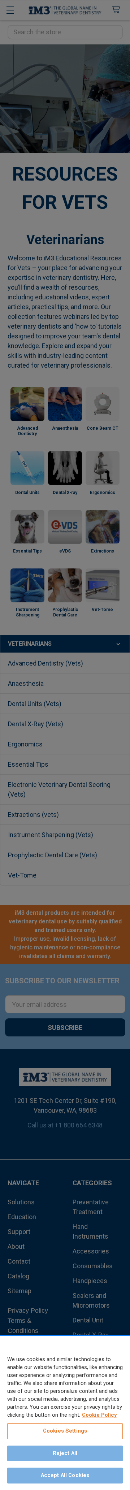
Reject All (65, 1453)
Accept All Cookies (65, 1475)
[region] (65, 1413)
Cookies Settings (65, 1431)
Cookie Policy (99, 1415)
